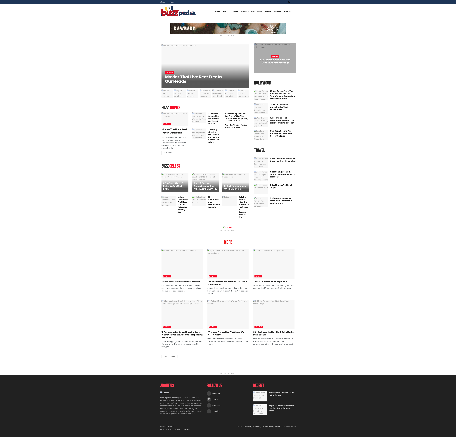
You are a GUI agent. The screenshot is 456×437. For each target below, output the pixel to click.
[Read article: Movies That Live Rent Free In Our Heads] (175, 119)
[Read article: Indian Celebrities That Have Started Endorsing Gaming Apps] (169, 201)
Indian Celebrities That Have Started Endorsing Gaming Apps (183, 204)
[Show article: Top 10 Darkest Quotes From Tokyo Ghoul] (243, 94)
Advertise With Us (289, 427)
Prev (166, 357)
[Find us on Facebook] (285, 2)
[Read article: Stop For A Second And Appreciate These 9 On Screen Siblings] (261, 135)
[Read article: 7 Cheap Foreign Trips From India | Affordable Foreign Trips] (261, 202)
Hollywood (256, 11)
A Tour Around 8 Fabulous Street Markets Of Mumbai (282, 159)
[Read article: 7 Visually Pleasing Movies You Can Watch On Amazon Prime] (199, 134)
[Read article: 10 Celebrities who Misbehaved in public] (199, 201)
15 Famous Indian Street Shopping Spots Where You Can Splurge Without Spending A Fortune (182, 335)
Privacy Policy (267, 427)
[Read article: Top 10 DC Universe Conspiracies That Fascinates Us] (261, 108)
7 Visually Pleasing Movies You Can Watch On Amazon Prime (213, 136)
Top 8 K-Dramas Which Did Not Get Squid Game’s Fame (227, 283)
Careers (256, 427)
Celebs (268, 11)
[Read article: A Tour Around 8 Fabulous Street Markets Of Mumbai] (261, 162)
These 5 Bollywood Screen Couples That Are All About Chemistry (205, 186)
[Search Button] (295, 11)
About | (163, 2)
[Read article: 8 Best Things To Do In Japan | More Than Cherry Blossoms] (261, 176)
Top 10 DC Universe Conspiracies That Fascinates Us (279, 107)
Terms (277, 427)
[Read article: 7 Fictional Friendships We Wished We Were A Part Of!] (199, 117)
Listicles (169, 72)
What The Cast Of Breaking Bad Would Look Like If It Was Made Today (282, 120)
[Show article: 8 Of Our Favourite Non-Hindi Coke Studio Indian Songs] (231, 94)
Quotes (277, 11)
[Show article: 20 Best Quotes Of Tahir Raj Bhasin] (192, 94)
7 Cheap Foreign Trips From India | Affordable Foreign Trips (281, 200)
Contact (170, 2)
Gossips (245, 11)
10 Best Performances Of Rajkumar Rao (235, 187)
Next (173, 357)
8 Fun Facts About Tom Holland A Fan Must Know (174, 186)
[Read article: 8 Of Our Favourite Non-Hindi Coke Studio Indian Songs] (273, 314)
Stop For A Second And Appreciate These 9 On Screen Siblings (281, 133)
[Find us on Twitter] (289, 2)
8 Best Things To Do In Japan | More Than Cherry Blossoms (282, 174)
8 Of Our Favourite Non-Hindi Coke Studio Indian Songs (275, 61)
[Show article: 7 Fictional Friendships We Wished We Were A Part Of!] (218, 94)
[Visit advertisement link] (228, 28)
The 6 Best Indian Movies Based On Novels (236, 126)
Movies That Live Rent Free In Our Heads (193, 79)
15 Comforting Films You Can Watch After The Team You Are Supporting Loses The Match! (236, 117)
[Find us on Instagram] (292, 2)
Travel (226, 11)
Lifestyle (167, 327)
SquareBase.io (184, 429)
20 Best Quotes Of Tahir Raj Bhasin (270, 281)
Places (235, 11)
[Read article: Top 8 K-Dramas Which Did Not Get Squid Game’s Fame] (228, 264)
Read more (169, 152)
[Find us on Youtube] (295, 2)
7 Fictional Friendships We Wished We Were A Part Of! (213, 118)
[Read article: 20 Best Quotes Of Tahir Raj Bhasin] (273, 264)
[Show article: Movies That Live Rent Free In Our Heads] (167, 94)
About (239, 427)
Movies (287, 11)
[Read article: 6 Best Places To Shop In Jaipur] (261, 189)
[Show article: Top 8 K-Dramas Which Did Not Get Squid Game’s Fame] (180, 94)
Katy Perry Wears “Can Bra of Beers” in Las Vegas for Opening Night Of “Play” (243, 207)
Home (217, 11)
